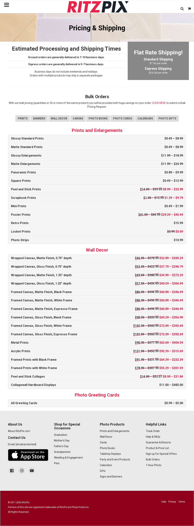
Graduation (60, 434)
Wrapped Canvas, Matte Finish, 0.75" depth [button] (97, 258)
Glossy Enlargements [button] (97, 155)
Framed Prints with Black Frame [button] (97, 359)
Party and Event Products (115, 459)
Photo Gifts (167, 118)
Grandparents (62, 451)
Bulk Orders (153, 459)
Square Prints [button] (97, 181)
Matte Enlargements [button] (97, 164)
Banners (39, 118)
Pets (56, 463)
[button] (182, 8)
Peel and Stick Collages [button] (97, 376)
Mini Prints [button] (97, 206)
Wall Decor (59, 118)
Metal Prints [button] (97, 342)
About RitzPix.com (19, 431)
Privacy (172, 501)
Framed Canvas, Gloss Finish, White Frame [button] (97, 326)
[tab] (97, 138)
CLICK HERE (159, 102)
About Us (15, 424)
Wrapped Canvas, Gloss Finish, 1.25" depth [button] (97, 283)
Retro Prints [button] (97, 223)
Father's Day (61, 446)
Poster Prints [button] (97, 214)
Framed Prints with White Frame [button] (97, 368)
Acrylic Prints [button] (97, 351)
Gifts (103, 470)
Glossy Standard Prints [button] (97, 138)
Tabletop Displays (110, 453)
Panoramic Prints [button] (97, 172)
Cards (103, 442)
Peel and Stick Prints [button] (97, 189)
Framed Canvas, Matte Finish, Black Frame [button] (97, 292)
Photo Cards (122, 118)
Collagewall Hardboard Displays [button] (97, 385)
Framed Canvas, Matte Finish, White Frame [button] (97, 300)
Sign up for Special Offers (161, 453)
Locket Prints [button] (97, 231)
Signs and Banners (111, 476)
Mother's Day (62, 440)
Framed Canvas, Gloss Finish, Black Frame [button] (97, 317)
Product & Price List (157, 448)
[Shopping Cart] (189, 8)
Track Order (153, 431)
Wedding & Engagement (68, 457)
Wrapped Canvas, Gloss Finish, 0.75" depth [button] (97, 266)
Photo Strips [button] (97, 240)
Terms (181, 501)
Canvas (78, 118)
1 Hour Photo (153, 465)
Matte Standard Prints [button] (97, 147)
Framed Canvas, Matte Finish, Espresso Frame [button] (97, 309)
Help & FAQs (153, 436)
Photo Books (98, 118)
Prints (23, 118)
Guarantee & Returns (158, 442)
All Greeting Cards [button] (97, 403)
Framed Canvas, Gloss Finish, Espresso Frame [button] (97, 334)
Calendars (145, 118)
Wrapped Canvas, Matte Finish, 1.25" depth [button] (97, 275)
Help (163, 501)
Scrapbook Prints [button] (97, 198)
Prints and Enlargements (114, 431)
